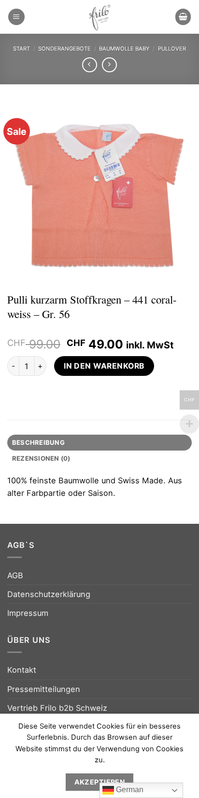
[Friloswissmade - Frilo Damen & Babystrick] (99, 17)
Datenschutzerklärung (48, 594)
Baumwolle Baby (124, 48)
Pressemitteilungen (43, 689)
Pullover (172, 48)
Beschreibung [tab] (38, 442)
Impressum (27, 613)
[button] (16, 17)
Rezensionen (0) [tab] (41, 458)
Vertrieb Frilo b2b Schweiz (57, 708)
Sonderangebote (64, 48)
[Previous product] (109, 65)
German (128, 789)
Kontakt (21, 670)
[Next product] (90, 65)
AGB (15, 575)
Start (21, 48)
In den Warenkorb (104, 366)
